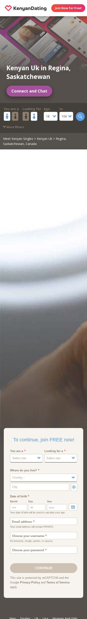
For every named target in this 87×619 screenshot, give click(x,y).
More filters (15, 127)
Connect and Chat (29, 91)
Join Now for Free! (68, 8)
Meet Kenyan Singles (18, 139)
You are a (11, 109)
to (61, 109)
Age (47, 109)
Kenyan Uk (44, 139)
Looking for (32, 109)
